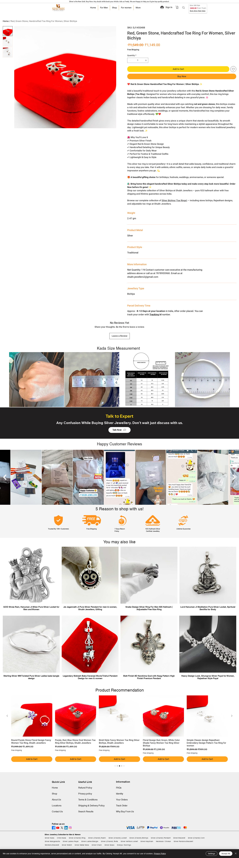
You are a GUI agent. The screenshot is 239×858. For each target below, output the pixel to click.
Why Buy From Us (125, 811)
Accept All (225, 853)
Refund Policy (85, 787)
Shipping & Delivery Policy (91, 805)
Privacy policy (85, 793)
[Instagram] (70, 827)
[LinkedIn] (66, 827)
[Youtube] (57, 827)
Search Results (85, 811)
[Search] (183, 8)
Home (6, 21)
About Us (56, 799)
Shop (54, 793)
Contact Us (57, 811)
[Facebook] (53, 827)
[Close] (235, 853)
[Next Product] (231, 715)
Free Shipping (133, 49)
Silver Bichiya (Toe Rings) (174, 200)
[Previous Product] (7, 715)
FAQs (118, 787)
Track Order (121, 805)
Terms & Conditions (88, 799)
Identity (119, 793)
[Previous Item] (4, 477)
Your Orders (122, 799)
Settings (211, 853)
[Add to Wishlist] (233, 69)
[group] (119, 728)
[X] (62, 827)
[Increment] (146, 60)
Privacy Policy (160, 853)
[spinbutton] (137, 60)
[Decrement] (129, 60)
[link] (177, 7)
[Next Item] (234, 477)
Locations (56, 805)
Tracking (154, 314)
